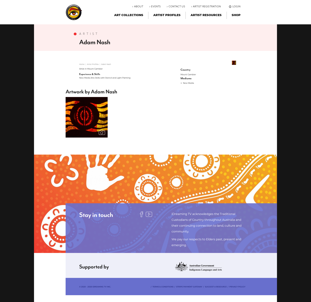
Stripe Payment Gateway (189, 287)
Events (156, 6)
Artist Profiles (167, 15)
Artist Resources (206, 15)
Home (81, 64)
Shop (236, 15)
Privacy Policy (237, 287)
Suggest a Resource (216, 287)
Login (237, 6)
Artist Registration (207, 6)
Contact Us (177, 6)
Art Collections (128, 15)
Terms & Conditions (162, 287)
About (138, 6)
